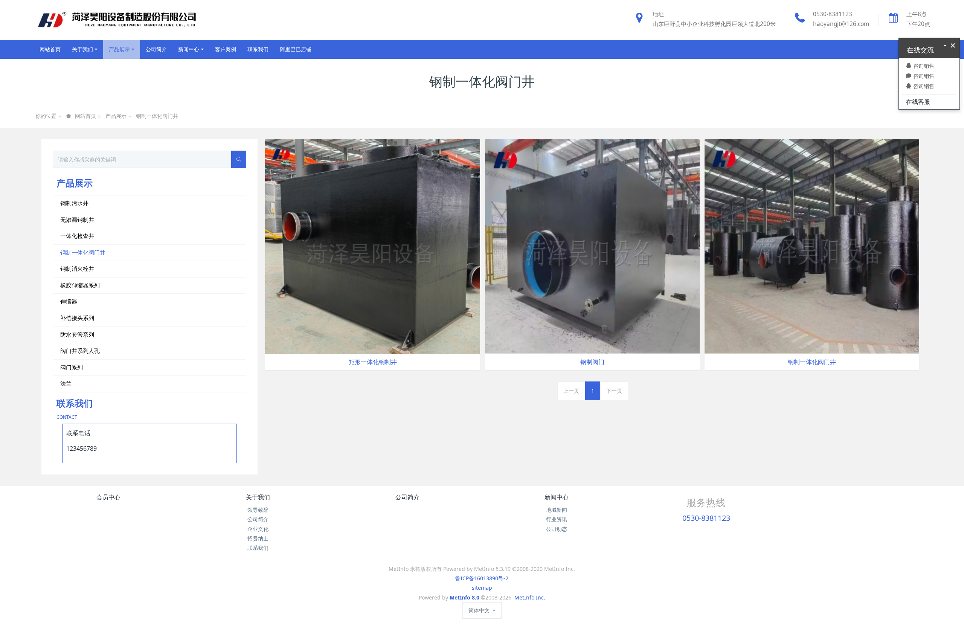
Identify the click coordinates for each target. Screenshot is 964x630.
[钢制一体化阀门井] (812, 246)
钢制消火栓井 (77, 268)
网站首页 (50, 49)
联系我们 (257, 547)
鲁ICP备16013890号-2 (481, 578)
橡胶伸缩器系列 (80, 285)
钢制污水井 (74, 203)
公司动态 (556, 528)
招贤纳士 (257, 538)
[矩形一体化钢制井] (372, 246)
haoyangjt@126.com (841, 24)
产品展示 (116, 115)
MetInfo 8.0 (464, 597)
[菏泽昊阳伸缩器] (116, 20)
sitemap (482, 587)
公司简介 (257, 519)
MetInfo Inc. (529, 597)
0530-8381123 (832, 14)
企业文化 (257, 528)
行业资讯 (556, 519)
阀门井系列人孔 (80, 350)
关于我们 (258, 497)
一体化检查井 (77, 235)
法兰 (66, 383)
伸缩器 (68, 301)
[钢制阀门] (592, 246)
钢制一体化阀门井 (157, 115)
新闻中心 (557, 497)
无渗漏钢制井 (77, 219)
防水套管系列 (77, 334)
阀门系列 (71, 367)
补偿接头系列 (77, 318)
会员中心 (108, 497)
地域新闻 (556, 509)
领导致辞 (257, 509)
